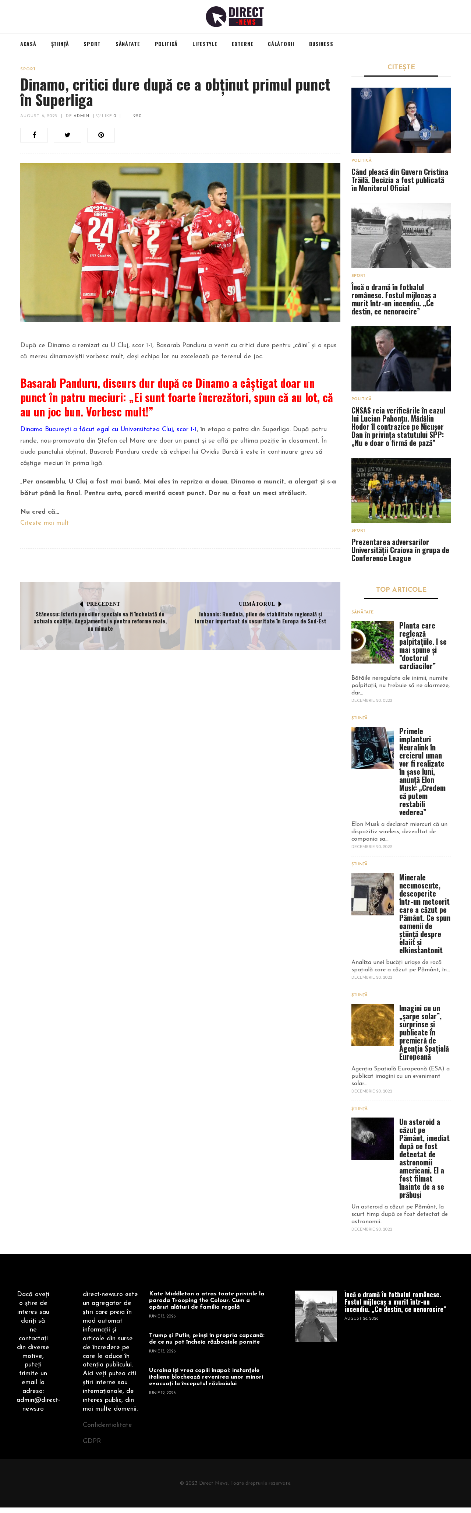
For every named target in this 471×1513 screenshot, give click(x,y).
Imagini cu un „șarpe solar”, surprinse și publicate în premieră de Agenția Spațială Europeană (424, 1032)
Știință (359, 718)
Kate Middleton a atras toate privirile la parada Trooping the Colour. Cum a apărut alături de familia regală (206, 1300)
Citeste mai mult (44, 523)
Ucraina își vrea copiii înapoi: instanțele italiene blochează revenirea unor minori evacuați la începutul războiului (206, 1377)
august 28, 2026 (361, 1319)
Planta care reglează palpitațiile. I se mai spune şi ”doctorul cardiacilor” (423, 645)
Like (108, 116)
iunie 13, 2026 (162, 1317)
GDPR (92, 1441)
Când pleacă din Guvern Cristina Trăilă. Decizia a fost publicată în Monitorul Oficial (399, 179)
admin (82, 116)
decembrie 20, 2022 (371, 847)
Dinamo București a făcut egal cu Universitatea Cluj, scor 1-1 (108, 429)
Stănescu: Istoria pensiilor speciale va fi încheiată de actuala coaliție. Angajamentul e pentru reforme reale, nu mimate (100, 621)
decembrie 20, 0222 (371, 701)
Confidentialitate (107, 1425)
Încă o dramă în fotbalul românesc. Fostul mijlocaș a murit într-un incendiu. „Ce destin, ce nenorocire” (393, 299)
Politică (361, 161)
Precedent (103, 604)
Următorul (257, 604)
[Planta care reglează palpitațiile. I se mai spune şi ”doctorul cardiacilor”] (372, 642)
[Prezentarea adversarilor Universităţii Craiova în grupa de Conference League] (401, 490)
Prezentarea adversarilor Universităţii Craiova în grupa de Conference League (400, 549)
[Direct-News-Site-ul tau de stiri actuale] (235, 16)
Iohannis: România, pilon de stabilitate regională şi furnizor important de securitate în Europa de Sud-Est (260, 617)
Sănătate (362, 613)
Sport (28, 69)
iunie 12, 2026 (162, 1393)
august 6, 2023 (38, 116)
